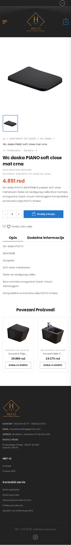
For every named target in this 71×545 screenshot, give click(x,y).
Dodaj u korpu (46, 214)
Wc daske (46, 138)
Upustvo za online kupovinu (18, 510)
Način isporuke (11, 495)
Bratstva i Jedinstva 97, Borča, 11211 (31, 434)
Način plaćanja (11, 489)
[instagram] (62, 3)
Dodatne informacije (45, 237)
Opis (13, 237)
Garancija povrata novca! (17, 500)
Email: (6, 429)
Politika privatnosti (13, 505)
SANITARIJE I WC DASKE (22, 138)
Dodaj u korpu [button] (18, 365)
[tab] (13, 237)
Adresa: (7, 434)
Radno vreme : (11, 439)
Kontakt (7, 466)
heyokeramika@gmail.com (25, 429)
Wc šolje (30, 350)
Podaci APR (9, 471)
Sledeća (31, 150)
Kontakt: (8, 423)
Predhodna (12, 150)
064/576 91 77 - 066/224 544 (30, 423)
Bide (42, 350)
